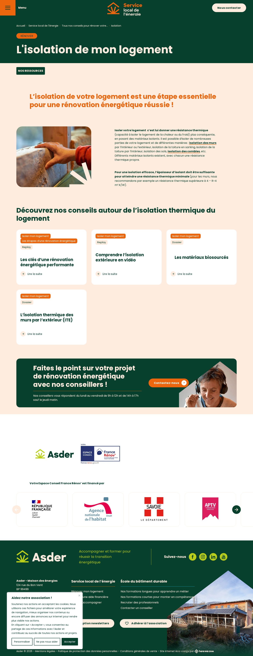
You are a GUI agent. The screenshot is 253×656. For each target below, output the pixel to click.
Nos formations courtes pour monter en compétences (158, 597)
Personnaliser (22, 641)
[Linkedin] (213, 557)
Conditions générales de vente (138, 651)
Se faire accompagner (86, 602)
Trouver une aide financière (89, 597)
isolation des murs (202, 143)
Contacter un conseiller (137, 608)
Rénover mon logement (87, 591)
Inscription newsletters (91, 623)
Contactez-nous (166, 383)
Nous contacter (229, 8)
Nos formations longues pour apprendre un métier (155, 591)
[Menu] (7, 8)
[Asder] (41, 557)
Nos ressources (30, 71)
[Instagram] (203, 557)
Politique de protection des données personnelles (87, 651)
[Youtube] (223, 557)
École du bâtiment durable (144, 581)
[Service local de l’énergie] (126, 11)
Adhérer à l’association (149, 623)
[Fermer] (79, 595)
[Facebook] (192, 557)
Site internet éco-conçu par (177, 651)
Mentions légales (45, 651)
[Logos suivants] (236, 509)
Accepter (69, 641)
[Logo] (98, 509)
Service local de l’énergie (93, 581)
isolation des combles (184, 151)
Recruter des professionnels (140, 602)
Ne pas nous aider (47, 641)
